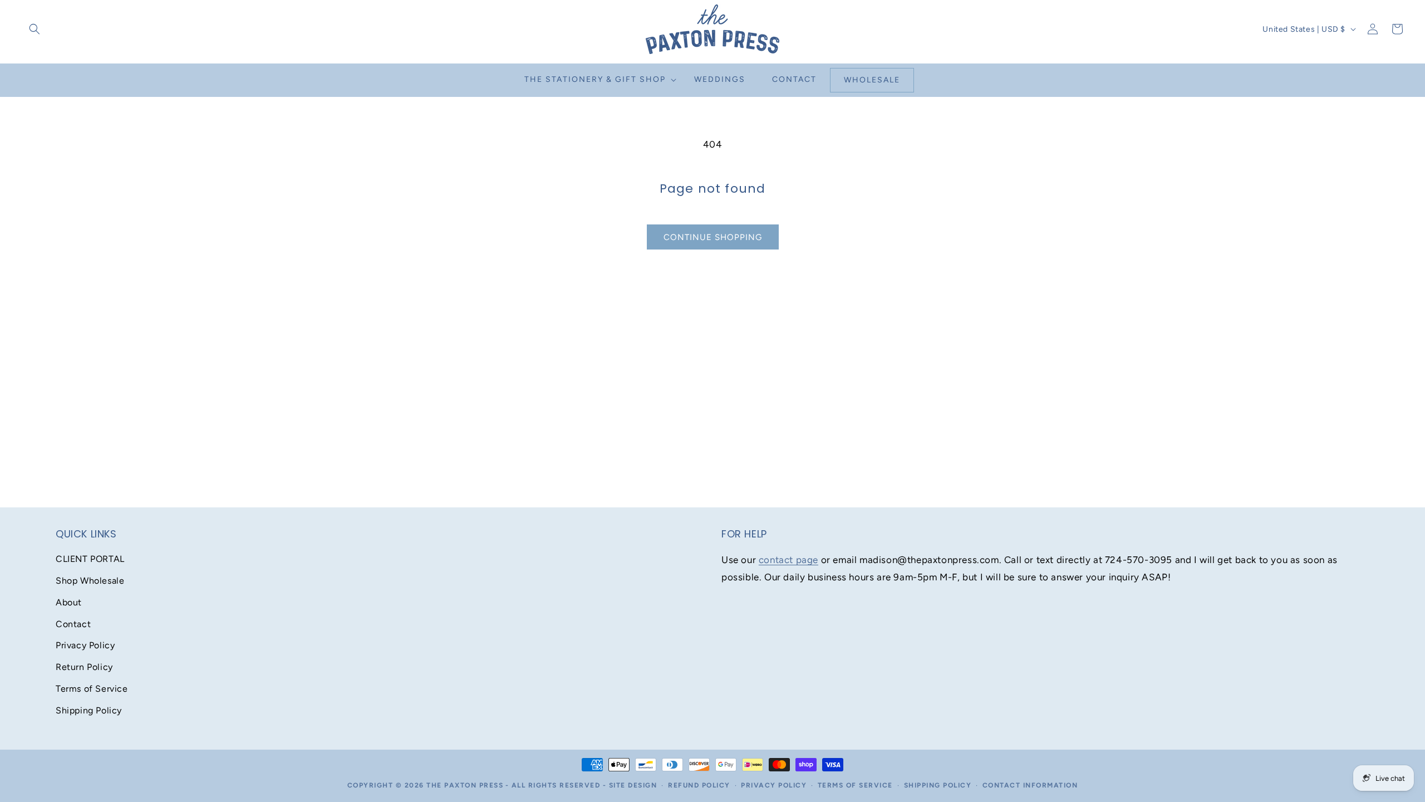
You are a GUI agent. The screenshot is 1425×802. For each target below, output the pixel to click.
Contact (73, 624)
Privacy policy (774, 785)
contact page (788, 559)
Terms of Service (92, 688)
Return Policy (84, 667)
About (69, 602)
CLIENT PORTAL (90, 559)
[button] (34, 29)
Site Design (633, 785)
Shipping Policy (89, 710)
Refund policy (699, 785)
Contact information (1030, 785)
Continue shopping (713, 237)
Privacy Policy (85, 645)
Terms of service (855, 785)
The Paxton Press (464, 785)
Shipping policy (938, 785)
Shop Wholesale (90, 580)
